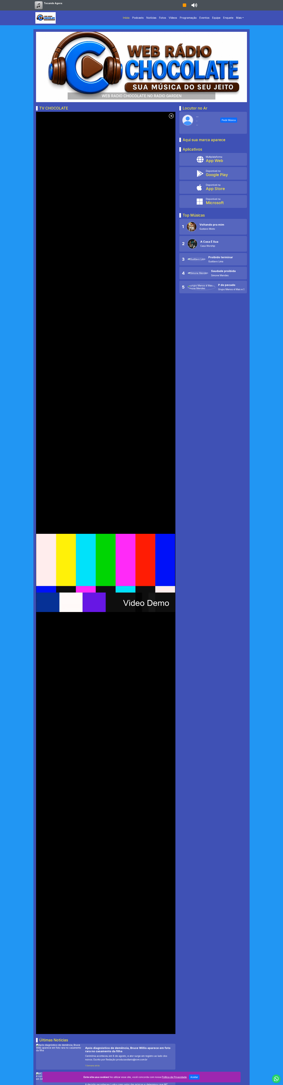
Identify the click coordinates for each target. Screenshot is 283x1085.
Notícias (151, 17)
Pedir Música (229, 120)
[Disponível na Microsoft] (213, 201)
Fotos (162, 17)
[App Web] (213, 159)
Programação (188, 17)
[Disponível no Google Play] (213, 173)
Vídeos (173, 17)
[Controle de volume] (193, 5)
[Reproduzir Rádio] (184, 5)
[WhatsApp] (276, 1079)
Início (126, 17)
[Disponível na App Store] (213, 187)
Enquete (228, 17)
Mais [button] (239, 17)
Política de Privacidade (174, 1077)
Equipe (216, 17)
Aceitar (194, 1077)
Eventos (204, 17)
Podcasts (138, 17)
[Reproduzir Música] (191, 226)
